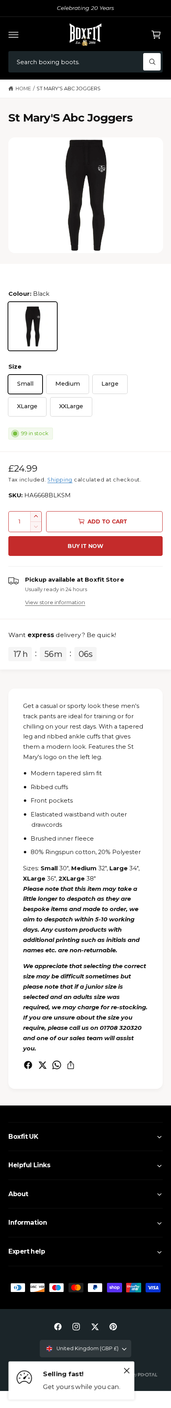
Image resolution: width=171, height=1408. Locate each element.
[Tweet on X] (42, 1065)
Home (23, 88)
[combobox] (85, 62)
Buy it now (85, 546)
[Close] (127, 1370)
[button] (13, 34)
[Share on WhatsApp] (57, 1065)
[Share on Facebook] (28, 1065)
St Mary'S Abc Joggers (69, 88)
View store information (55, 602)
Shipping (59, 480)
